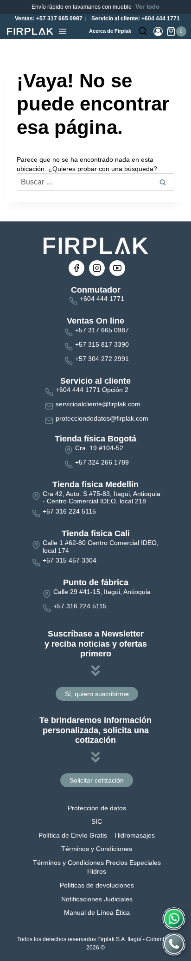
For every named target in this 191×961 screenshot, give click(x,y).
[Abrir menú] (62, 31)
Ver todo (147, 6)
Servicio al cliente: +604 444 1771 (135, 18)
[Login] (158, 31)
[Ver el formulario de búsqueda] (142, 31)
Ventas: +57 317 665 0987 (48, 18)
